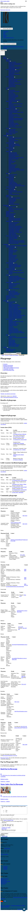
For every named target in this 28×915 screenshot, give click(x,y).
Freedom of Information (14, 144)
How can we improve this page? (7, 815)
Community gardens (13, 223)
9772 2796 (13, 541)
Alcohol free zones (13, 152)
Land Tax (11, 326)
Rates (7, 334)
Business (8, 60)
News (7, 173)
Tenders (7, 195)
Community (5, 244)
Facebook (5, 866)
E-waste (10, 113)
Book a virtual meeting (13, 304)
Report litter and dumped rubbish (16, 118)
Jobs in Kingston (9, 147)
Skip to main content (5, 1)
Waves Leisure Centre (10, 133)
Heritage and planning (13, 140)
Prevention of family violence (15, 84)
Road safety (11, 104)
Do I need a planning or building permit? (17, 308)
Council (5, 135)
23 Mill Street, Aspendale (18, 443)
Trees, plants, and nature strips (12, 235)
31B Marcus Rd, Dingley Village (19, 484)
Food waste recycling (13, 114)
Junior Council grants (13, 292)
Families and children (10, 69)
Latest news (11, 175)
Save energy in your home (14, 228)
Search (2, 353)
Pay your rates (12, 188)
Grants (7, 289)
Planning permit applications (15, 314)
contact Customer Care (8, 820)
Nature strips (11, 162)
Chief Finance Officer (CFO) (15, 184)
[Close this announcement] (1, 11)
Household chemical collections (15, 119)
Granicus (19, 909)
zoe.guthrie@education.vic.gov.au (19, 658)
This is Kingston (12, 261)
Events (7, 275)
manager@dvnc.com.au (22, 610)
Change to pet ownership (14, 91)
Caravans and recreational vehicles (16, 157)
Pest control (11, 327)
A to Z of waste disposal (14, 109)
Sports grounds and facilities (15, 218)
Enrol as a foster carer (13, 95)
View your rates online (13, 345)
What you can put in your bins (15, 126)
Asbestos (11, 303)
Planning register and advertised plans (17, 315)
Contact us (8, 348)
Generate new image (6, 827)
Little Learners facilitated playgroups (11, 367)
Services (5, 58)
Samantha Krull (12, 182)
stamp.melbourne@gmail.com (20, 727)
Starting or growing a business (15, 67)
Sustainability (9, 221)
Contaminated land (10, 211)
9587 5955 (25, 515)
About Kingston (9, 136)
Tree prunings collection (14, 124)
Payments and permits (10, 186)
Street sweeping (12, 107)
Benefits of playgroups (8, 365)
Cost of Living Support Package (15, 79)
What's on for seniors (13, 131)
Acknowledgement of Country (15, 137)
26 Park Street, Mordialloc (17, 492)
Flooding (8, 212)
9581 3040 (25, 744)
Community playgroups (8, 369)
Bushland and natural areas (14, 219)
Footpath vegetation (13, 237)
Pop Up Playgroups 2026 (8, 370)
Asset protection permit (14, 155)
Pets (7, 89)
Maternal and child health (14, 74)
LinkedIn (5, 869)
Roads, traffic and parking (11, 101)
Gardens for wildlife (13, 238)
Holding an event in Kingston (15, 277)
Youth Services (4, 882)
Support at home (12, 86)
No (6, 811)
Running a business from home (15, 331)
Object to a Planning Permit (14, 310)
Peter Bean (11, 178)
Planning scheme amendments (15, 316)
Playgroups (11, 75)
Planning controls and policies (15, 311)
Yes (6, 810)
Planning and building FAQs (15, 312)
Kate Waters (11, 179)
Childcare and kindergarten (14, 70)
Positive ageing (12, 130)
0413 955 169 (24, 726)
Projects (10, 193)
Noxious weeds (12, 166)
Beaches (10, 207)
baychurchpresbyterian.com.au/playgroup (15, 586)
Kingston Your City (13, 174)
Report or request (9, 350)
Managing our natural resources (15, 227)
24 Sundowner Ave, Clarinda (19, 449)
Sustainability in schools (14, 230)
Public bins (11, 120)
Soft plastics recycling (13, 123)
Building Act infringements (14, 305)
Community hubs (12, 251)
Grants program (12, 290)
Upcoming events (12, 281)
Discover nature (12, 224)
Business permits (12, 62)
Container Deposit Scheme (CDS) (16, 112)
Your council (8, 196)
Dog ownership (12, 93)
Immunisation (12, 73)
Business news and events (14, 64)
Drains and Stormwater (14, 323)
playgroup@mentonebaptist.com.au (19, 644)
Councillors (11, 202)
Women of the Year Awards (14, 266)
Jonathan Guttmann (13, 183)
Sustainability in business (14, 68)
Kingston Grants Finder (14, 294)
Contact (5, 347)
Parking (10, 102)
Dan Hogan (11, 180)
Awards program (9, 262)
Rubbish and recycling (11, 108)
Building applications (13, 306)
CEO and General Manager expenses (17, 185)
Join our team (11, 148)
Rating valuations (12, 343)
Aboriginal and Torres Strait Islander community (16, 245)
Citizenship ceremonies (14, 276)
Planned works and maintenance (16, 103)
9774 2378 (20, 626)
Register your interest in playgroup (8, 393)
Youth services (9, 134)
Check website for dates (16, 522)
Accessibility (11, 78)
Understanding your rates (14, 344)
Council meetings (12, 200)
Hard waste (11, 117)
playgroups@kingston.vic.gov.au (11, 397)
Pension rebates (12, 341)
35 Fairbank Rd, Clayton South (20, 439)
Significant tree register (14, 243)
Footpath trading (12, 161)
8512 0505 (19, 611)
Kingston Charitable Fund (14, 293)
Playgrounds (11, 217)
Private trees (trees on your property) (16, 240)
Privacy (2, 905)
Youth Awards (12, 267)
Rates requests (12, 342)
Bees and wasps (12, 156)
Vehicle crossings (12, 171)
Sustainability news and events (15, 232)
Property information (13, 328)
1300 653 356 (7, 848)
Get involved (9, 282)
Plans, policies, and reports (14, 145)
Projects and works (10, 189)
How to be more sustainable (15, 226)
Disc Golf (11, 252)
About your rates (12, 336)
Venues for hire (12, 257)
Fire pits (10, 159)
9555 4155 (23, 684)
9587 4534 (17, 701)
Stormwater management (14, 168)
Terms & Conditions (5, 906)
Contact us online (4, 854)
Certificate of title (12, 322)
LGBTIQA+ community (11, 297)
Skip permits (11, 122)
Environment (6, 205)
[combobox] (8, 44)
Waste (10, 172)
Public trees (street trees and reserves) (17, 241)
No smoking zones (13, 164)
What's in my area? (13, 260)
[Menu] (3, 53)
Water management (13, 234)
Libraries (8, 87)
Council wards (12, 201)
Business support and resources (15, 63)
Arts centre (8, 59)
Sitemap (23, 905)
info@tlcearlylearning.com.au (21, 711)
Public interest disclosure (14, 204)
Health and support (10, 76)
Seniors (7, 128)
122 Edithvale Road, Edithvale (19, 434)
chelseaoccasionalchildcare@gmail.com (19, 539)
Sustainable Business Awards (15, 265)
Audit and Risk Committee (14, 197)
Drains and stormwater (13, 309)
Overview (5, 364)
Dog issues (11, 92)
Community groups (13, 284)
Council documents (10, 142)
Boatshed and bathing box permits (16, 321)
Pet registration (12, 98)
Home (3, 355)
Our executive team (10, 177)
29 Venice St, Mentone (18, 459)
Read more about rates (5, 9)
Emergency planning (10, 268)
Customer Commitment (16, 905)
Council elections (12, 199)
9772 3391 (22, 554)
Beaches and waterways (11, 206)
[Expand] (8, 89)
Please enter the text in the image (9, 830)
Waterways (11, 210)
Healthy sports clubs (13, 80)
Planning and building (10, 301)
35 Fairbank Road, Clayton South (19, 480)
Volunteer (11, 150)
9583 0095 (25, 570)
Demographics (12, 139)
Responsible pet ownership (14, 100)
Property (5, 300)
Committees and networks (14, 283)
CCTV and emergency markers (15, 270)
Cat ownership (12, 90)
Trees (10, 333)
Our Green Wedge (10, 215)
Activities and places (10, 246)
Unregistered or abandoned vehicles (16, 169)
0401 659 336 (26, 584)
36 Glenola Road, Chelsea (18, 436)
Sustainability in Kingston (14, 229)
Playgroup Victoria (5, 757)
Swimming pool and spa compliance (16, 332)
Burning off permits (13, 153)
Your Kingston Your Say (14, 194)
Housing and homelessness (14, 81)
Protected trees (12, 167)
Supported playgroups (8, 366)
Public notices (12, 146)
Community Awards (13, 264)
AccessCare (3, 883)
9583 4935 (14, 659)
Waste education (12, 125)
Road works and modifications (15, 106)
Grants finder (11, 65)
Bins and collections (13, 111)
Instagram (5, 867)
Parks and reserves (10, 216)
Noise (10, 163)
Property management (10, 319)
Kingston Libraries (5, 878)
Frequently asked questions (14, 115)
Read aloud (4, 828)
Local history (11, 141)
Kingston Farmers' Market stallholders (17, 278)
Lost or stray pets (12, 97)
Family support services (14, 71)
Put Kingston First (12, 190)
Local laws (8, 151)
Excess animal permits (13, 96)
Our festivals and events (14, 279)
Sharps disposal (12, 85)
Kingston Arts (4, 880)
